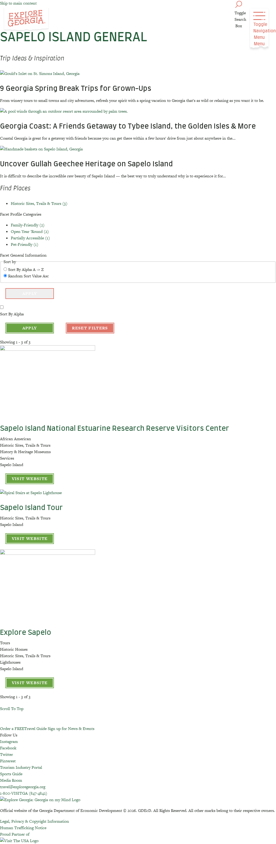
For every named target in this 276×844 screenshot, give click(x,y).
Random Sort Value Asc (28, 276)
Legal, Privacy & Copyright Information (34, 821)
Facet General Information (23, 255)
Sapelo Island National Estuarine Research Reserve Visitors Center (114, 428)
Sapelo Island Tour (31, 507)
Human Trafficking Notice (23, 828)
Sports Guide (11, 774)
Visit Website (30, 478)
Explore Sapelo (25, 632)
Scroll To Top (11, 708)
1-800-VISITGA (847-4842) (23, 793)
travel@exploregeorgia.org (22, 787)
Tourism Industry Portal (21, 767)
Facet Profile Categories (20, 214)
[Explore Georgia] (26, 19)
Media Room (11, 780)
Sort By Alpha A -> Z (26, 269)
